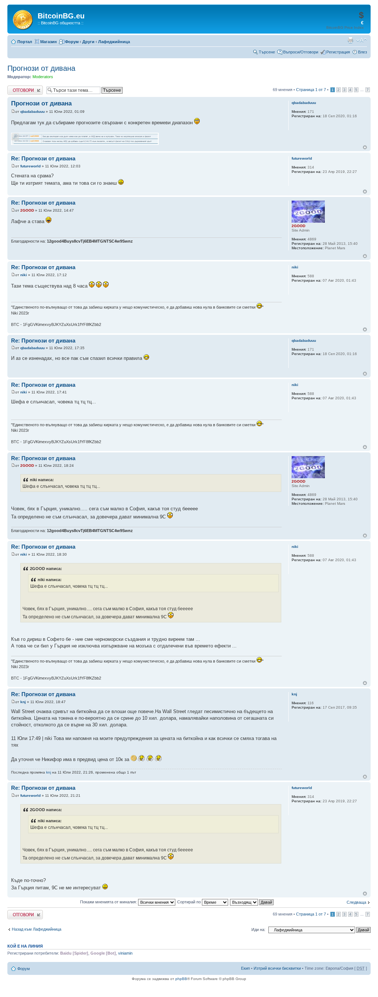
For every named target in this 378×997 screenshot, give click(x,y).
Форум (72, 41)
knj (23, 702)
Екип (245, 968)
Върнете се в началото (365, 147)
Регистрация (338, 52)
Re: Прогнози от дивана (43, 158)
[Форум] (23, 18)
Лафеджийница (114, 41)
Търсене (267, 52)
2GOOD (27, 210)
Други (88, 41)
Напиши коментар (24, 88)
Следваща (356, 902)
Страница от (311, 89)
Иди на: (258, 929)
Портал (24, 41)
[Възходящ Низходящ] (252, 902)
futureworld (30, 166)
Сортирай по (189, 902)
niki (23, 275)
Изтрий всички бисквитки (277, 968)
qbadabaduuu (32, 112)
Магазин (48, 41)
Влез (362, 52)
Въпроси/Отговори (300, 52)
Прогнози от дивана (41, 68)
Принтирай (350, 40)
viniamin (125, 953)
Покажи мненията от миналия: (109, 902)
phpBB (181, 979)
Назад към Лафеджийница (36, 929)
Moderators (42, 76)
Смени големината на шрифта (361, 40)
